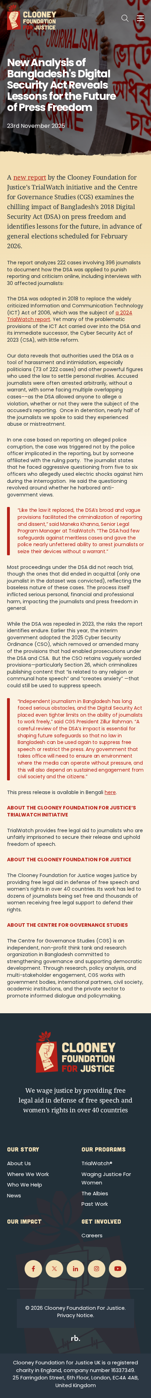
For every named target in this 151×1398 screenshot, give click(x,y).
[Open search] (125, 18)
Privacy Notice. (75, 1315)
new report (29, 177)
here (110, 792)
